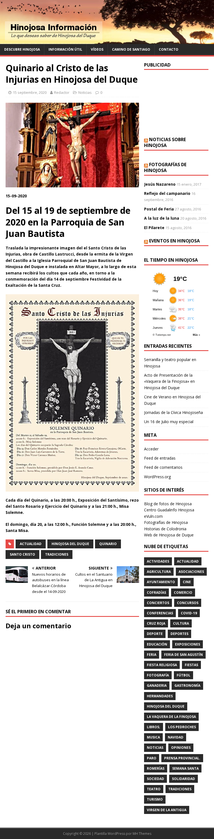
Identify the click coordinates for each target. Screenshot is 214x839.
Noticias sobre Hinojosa (165, 142)
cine (187, 582)
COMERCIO (183, 592)
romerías (155, 768)
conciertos (158, 602)
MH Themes (142, 833)
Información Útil (65, 49)
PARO (151, 758)
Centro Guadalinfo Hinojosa (169, 509)
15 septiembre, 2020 (30, 92)
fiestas (191, 665)
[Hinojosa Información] (107, 40)
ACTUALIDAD (31, 543)
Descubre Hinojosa (22, 49)
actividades (158, 561)
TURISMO (155, 799)
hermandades (160, 696)
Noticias (85, 92)
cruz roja (156, 623)
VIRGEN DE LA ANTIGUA (166, 810)
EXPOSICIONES (187, 644)
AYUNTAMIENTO (161, 582)
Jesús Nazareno (160, 184)
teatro (153, 789)
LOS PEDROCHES (182, 727)
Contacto (168, 49)
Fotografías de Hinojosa (165, 167)
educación (157, 644)
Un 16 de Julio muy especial (168, 421)
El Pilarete (154, 227)
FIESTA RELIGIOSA (162, 665)
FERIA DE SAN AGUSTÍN (183, 654)
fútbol (183, 675)
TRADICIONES (56, 554)
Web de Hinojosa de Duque (169, 535)
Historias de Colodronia (165, 528)
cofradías (156, 592)
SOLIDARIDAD (183, 778)
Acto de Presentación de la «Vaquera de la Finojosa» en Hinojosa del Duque (169, 381)
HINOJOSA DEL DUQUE (70, 543)
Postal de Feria (159, 209)
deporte (155, 633)
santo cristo (22, 554)
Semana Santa (185, 768)
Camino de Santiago (131, 49)
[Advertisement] (176, 103)
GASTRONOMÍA (187, 685)
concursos (187, 602)
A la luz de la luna (161, 218)
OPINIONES (181, 747)
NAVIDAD (175, 737)
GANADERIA (157, 685)
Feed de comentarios (163, 467)
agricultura (159, 571)
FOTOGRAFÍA (158, 675)
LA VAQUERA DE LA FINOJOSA (171, 716)
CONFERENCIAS (160, 613)
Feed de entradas (160, 458)
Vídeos (97, 49)
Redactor (61, 92)
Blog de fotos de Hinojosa (168, 503)
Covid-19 (189, 613)
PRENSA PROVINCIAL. (182, 758)
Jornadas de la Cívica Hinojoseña (173, 412)
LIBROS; (153, 727)
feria (151, 654)
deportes (179, 633)
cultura (181, 623)
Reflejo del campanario (167, 193)
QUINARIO (108, 543)
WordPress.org (157, 476)
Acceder (151, 449)
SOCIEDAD (155, 778)
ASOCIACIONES (191, 571)
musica (153, 737)
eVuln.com (153, 516)
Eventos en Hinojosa (174, 241)
